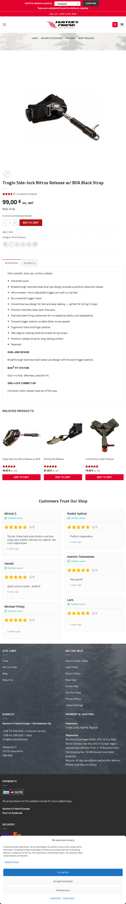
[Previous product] (66, 43)
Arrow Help (71, 686)
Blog (4, 673)
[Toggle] (59, 667)
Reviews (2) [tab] (29, 263)
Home (35, 38)
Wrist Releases (86, 38)
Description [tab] (11, 263)
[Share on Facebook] (11, 244)
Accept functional (63, 881)
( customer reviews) (26, 194)
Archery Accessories (52, 38)
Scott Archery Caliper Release (99, 459)
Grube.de (17, 813)
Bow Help (70, 680)
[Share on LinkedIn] (35, 244)
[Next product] (59, 43)
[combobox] (67, 3)
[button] (4, 25)
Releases (70, 38)
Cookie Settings (74, 705)
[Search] (115, 24)
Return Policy (73, 673)
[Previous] (2, 451)
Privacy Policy (68, 898)
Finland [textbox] (62, 4)
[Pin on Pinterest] (29, 244)
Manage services (12, 861)
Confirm (91, 3)
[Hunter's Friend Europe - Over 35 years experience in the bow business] (63, 24)
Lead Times (71, 667)
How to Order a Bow (76, 661)
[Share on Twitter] (17, 244)
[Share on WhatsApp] (5, 244)
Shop (5, 661)
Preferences (63, 890)
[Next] (123, 451)
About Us (7, 680)
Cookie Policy (55, 898)
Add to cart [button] (21, 477)
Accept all (63, 872)
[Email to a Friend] (23, 244)
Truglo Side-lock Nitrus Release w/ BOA (21, 459)
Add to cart (31, 222)
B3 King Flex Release (54, 459)
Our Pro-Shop (73, 692)
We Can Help (9, 667)
